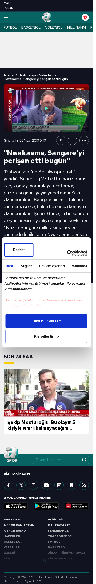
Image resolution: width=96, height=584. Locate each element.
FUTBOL (54, 542)
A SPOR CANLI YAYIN (19, 525)
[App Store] (16, 506)
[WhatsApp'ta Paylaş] (72, 140)
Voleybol (53, 27)
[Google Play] (46, 506)
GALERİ (9, 553)
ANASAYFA (12, 519)
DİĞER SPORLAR (60, 558)
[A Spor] (46, 17)
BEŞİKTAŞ (55, 519)
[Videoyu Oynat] (46, 108)
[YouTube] (46, 485)
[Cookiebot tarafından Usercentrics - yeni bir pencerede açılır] (66, 253)
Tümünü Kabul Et (46, 321)
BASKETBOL (57, 547)
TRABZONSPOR (60, 536)
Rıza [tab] (9, 266)
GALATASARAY (59, 525)
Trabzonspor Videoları (36, 75)
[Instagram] (33, 485)
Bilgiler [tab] (26, 266)
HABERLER (12, 536)
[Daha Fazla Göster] (84, 140)
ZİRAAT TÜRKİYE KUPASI (66, 553)
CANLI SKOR (13, 542)
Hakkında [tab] (79, 266)
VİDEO (8, 558)
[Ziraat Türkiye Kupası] (85, 17)
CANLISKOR (8, 5)
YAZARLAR (12, 547)
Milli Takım (76, 27)
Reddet (19, 250)
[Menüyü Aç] (6, 17)
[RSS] (84, 485)
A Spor (9, 75)
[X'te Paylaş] (60, 140)
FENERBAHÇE (58, 530)
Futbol (10, 27)
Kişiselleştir (43, 336)
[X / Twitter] (21, 485)
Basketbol (31, 27)
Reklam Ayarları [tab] (52, 266)
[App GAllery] (77, 506)
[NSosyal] (71, 485)
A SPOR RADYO (15, 530)
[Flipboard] (59, 485)
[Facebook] (8, 485)
